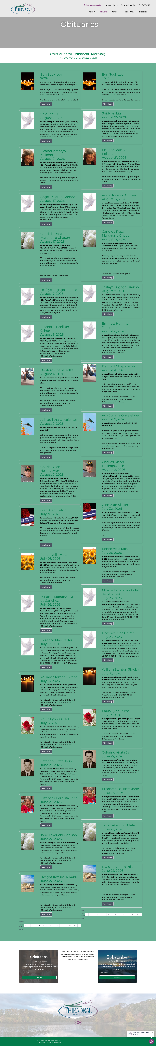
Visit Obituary (46, 104)
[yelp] (80, 1023)
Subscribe (39, 977)
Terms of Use (50, 1042)
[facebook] (76, 1023)
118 (70, 925)
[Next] (79, 925)
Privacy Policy (42, 1042)
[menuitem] (93, 12)
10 (61, 925)
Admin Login (57, 1042)
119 (75, 925)
